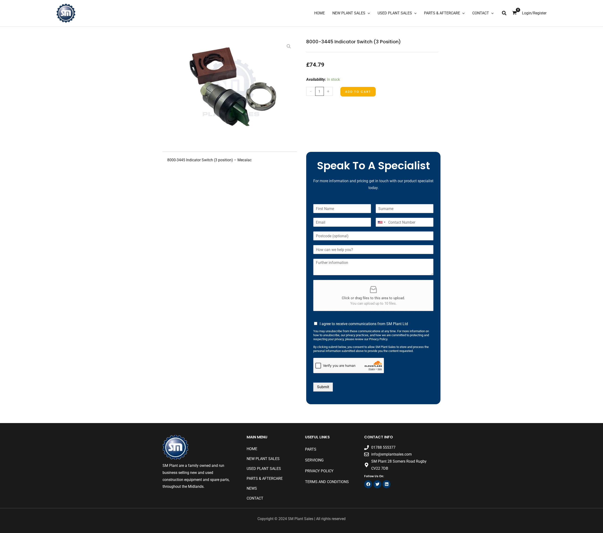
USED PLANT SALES (264, 468)
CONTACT (255, 498)
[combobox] (381, 222)
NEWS (252, 488)
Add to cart (358, 91)
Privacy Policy (319, 471)
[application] (367, 13)
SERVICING (314, 460)
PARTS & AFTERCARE (265, 478)
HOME (252, 449)
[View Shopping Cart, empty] (514, 13)
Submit (323, 387)
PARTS (310, 449)
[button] (504, 13)
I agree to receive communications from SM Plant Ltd (364, 324)
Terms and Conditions (327, 482)
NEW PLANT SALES (263, 458)
